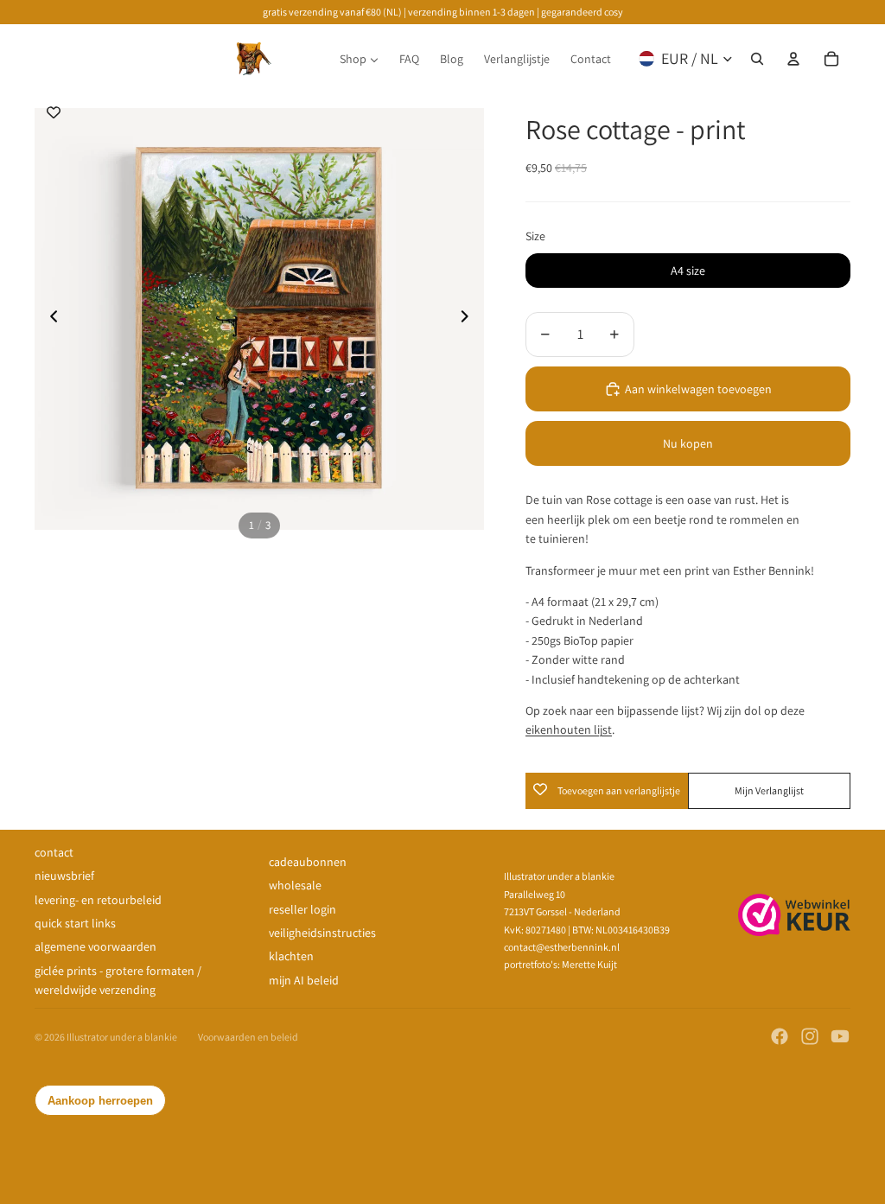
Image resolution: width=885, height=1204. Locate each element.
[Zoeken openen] (757, 59)
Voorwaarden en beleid (248, 1036)
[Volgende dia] (469, 319)
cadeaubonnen (308, 862)
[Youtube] (840, 1036)
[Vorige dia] (49, 319)
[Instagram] (809, 1036)
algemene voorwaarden (95, 946)
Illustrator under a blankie (122, 1036)
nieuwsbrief (64, 875)
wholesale (295, 885)
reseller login (302, 909)
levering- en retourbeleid (98, 900)
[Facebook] (779, 1036)
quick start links (75, 923)
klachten (291, 956)
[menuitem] (359, 58)
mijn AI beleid (304, 980)
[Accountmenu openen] (793, 59)
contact (54, 852)
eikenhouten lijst (568, 729)
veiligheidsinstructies (322, 932)
